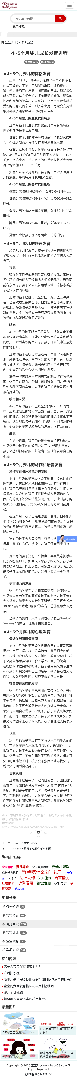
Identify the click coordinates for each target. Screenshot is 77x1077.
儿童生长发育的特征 (25, 843)
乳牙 (57, 872)
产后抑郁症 (12, 973)
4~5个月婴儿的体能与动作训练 (32, 848)
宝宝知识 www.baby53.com (49, 1065)
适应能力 (44, 878)
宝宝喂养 (12, 915)
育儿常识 (28, 42)
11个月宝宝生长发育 (66, 33)
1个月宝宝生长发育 (4, 33)
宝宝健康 (12, 932)
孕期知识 (12, 950)
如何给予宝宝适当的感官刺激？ (26, 999)
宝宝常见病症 (40, 867)
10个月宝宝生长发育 (60, 33)
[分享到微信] (38, 832)
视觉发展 (44, 883)
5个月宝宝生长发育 (29, 33)
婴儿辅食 (22, 867)
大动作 (12, 878)
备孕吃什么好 (36, 872)
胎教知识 (20, 888)
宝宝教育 (12, 941)
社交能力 (8, 883)
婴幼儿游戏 (60, 867)
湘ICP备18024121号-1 (38, 1074)
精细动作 (27, 877)
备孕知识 (12, 907)
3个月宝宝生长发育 (16, 33)
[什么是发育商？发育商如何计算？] (57, 1023)
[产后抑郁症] (19, 1047)
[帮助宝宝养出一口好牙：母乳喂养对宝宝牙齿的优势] (57, 1047)
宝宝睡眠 (7, 867)
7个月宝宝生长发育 (41, 33)
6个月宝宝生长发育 (35, 33)
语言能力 (62, 877)
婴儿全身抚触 (13, 992)
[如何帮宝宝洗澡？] (19, 1023)
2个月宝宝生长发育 (10, 33)
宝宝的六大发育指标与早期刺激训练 (29, 986)
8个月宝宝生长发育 (48, 33)
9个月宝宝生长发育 (54, 33)
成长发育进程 (10, 872)
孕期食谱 (60, 883)
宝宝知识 (11, 42)
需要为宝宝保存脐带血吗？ (23, 967)
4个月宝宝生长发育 (22, 33)
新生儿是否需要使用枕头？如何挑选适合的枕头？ (38, 979)
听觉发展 (26, 883)
